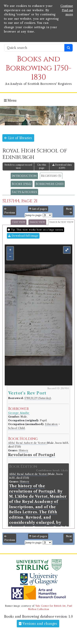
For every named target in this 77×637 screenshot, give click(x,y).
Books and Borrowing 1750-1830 (38, 68)
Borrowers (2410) (50, 184)
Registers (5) (51, 176)
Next (69, 208)
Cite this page (41, 166)
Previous (9, 212)
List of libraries (19, 138)
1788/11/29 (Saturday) (37, 398)
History (23, 450)
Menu (11, 100)
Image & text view (61, 222)
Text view (18, 222)
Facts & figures (24, 192)
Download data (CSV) (63, 166)
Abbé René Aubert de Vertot (27, 442)
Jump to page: (33, 215)
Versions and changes (39, 624)
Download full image (24, 235)
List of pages (39, 208)
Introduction (24, 176)
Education (51, 424)
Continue (66, 6)
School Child (16, 428)
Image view (37, 222)
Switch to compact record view (18, 166)
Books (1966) (21, 184)
